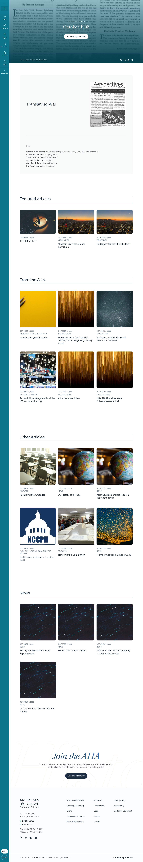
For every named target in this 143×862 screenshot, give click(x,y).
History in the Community (71, 554)
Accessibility (119, 806)
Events (70, 811)
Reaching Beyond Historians (34, 337)
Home (22, 60)
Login (96, 811)
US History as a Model (69, 495)
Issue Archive (30, 60)
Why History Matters (75, 800)
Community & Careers (76, 816)
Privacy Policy (119, 800)
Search (97, 816)
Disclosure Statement (123, 811)
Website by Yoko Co (123, 858)
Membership (99, 806)
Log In (4, 851)
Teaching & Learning (75, 806)
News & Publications (75, 822)
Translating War (28, 241)
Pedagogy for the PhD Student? (113, 244)
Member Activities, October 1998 (114, 554)
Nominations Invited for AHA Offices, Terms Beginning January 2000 (75, 340)
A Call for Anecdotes (69, 398)
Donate (5, 857)
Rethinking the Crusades (32, 495)
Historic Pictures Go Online (72, 650)
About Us (98, 800)
